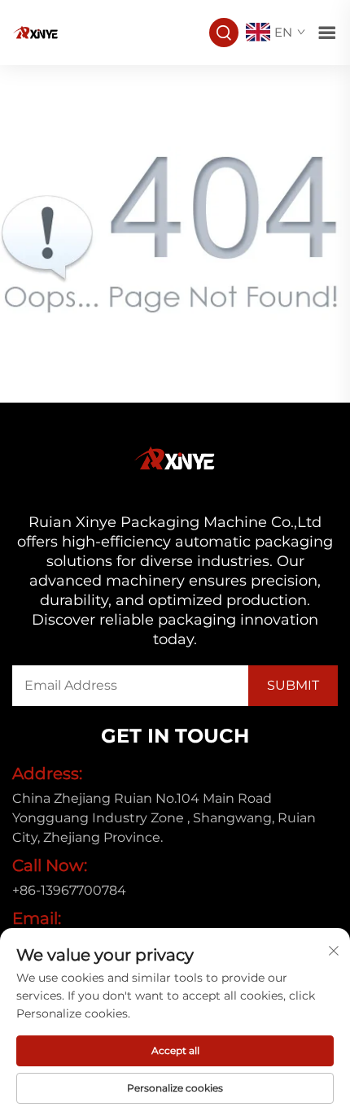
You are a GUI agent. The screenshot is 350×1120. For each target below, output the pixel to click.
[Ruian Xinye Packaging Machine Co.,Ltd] (35, 31)
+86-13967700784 (69, 890)
